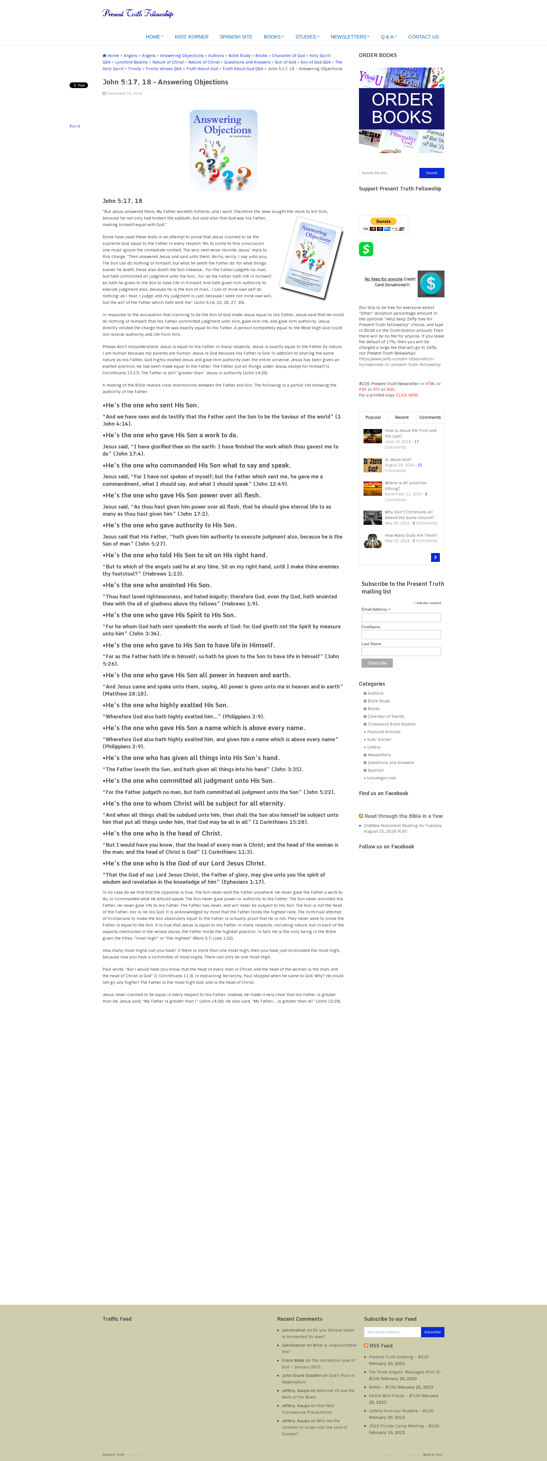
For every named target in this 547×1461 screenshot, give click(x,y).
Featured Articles (384, 731)
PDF (363, 389)
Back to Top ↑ (433, 1454)
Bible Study (239, 55)
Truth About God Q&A (243, 68)
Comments (430, 417)
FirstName (371, 627)
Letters (374, 747)
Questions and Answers (247, 62)
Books (272, 37)
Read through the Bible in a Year (403, 816)
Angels (130, 55)
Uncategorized (381, 778)
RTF (376, 389)
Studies (305, 37)
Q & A (387, 37)
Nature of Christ (168, 62)
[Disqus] (224, 1081)
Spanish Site (236, 37)
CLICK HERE (407, 395)
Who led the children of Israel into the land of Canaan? (314, 1427)
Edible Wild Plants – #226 (394, 1395)
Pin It (75, 126)
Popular (373, 417)
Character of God (288, 55)
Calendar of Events (386, 716)
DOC (391, 389)
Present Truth (113, 1454)
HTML (430, 383)
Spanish (376, 770)
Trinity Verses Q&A (164, 68)
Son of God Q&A (316, 62)
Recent (402, 417)
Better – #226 (382, 1387)
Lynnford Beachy (131, 62)
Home (153, 37)
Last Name (371, 643)
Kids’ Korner (192, 37)
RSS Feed (381, 1345)
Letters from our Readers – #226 (401, 1410)
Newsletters (348, 37)
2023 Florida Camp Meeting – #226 (404, 1426)
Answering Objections (182, 55)
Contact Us (423, 37)
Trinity (134, 68)
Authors (216, 55)
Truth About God (202, 68)
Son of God (285, 62)
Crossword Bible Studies (392, 724)
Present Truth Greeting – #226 (399, 1357)
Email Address (376, 609)
